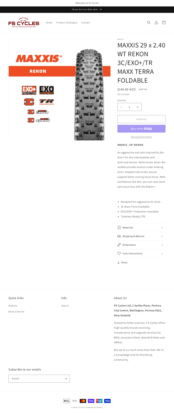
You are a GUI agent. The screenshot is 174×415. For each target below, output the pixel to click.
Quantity (121, 100)
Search (65, 305)
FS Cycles (82, 407)
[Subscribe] (65, 379)
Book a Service (16, 311)
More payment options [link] (141, 136)
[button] (149, 22)
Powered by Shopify (94, 407)
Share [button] (124, 262)
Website (12, 305)
